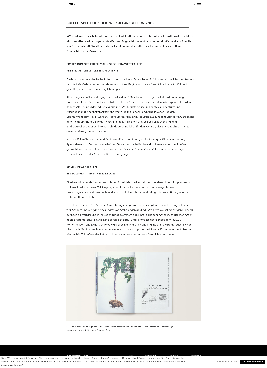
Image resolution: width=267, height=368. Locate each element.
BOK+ (70, 4)
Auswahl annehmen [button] (253, 362)
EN (194, 4)
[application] (133, 283)
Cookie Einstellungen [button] (226, 362)
